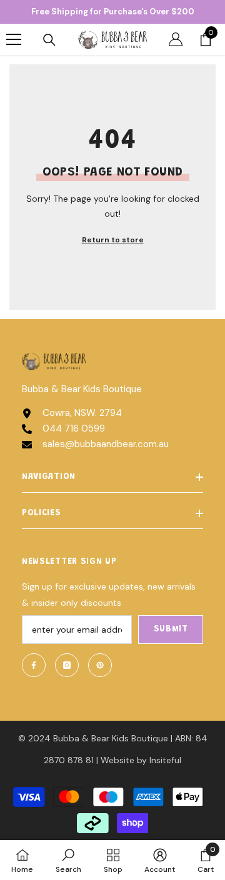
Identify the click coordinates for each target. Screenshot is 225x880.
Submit (171, 629)
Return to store (113, 240)
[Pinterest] (100, 665)
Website (117, 760)
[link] (68, 860)
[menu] (13, 39)
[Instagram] (67, 665)
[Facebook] (34, 665)
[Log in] (175, 39)
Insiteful (165, 760)
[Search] (49, 39)
